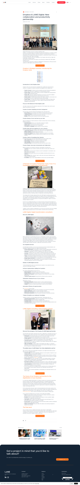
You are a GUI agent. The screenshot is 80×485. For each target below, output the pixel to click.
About (43, 475)
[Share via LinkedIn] (23, 420)
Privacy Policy (64, 473)
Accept (76, 483)
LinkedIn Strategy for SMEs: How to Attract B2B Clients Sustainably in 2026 (39, 439)
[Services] (53, 474)
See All (61, 427)
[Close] (78, 483)
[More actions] (56, 12)
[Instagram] (8, 477)
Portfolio (43, 476)
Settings (72, 483)
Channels (43, 477)
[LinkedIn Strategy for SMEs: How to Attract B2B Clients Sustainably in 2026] (40, 433)
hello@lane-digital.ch (25, 473)
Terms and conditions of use (66, 474)
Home (43, 473)
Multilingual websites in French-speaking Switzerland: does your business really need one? (54, 439)
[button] (34, 2)
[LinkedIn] (6, 477)
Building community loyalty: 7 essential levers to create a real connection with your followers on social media (24, 439)
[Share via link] (25, 420)
